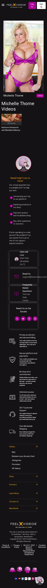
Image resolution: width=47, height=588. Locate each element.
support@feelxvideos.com (34, 277)
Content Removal (42, 546)
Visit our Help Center (26, 297)
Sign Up (41, 5)
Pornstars (16, 464)
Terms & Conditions (5, 546)
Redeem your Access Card (23, 456)
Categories (16, 460)
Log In (32, 5)
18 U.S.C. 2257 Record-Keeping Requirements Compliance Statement (29, 549)
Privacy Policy (17, 546)
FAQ (13, 452)
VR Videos (16, 468)
